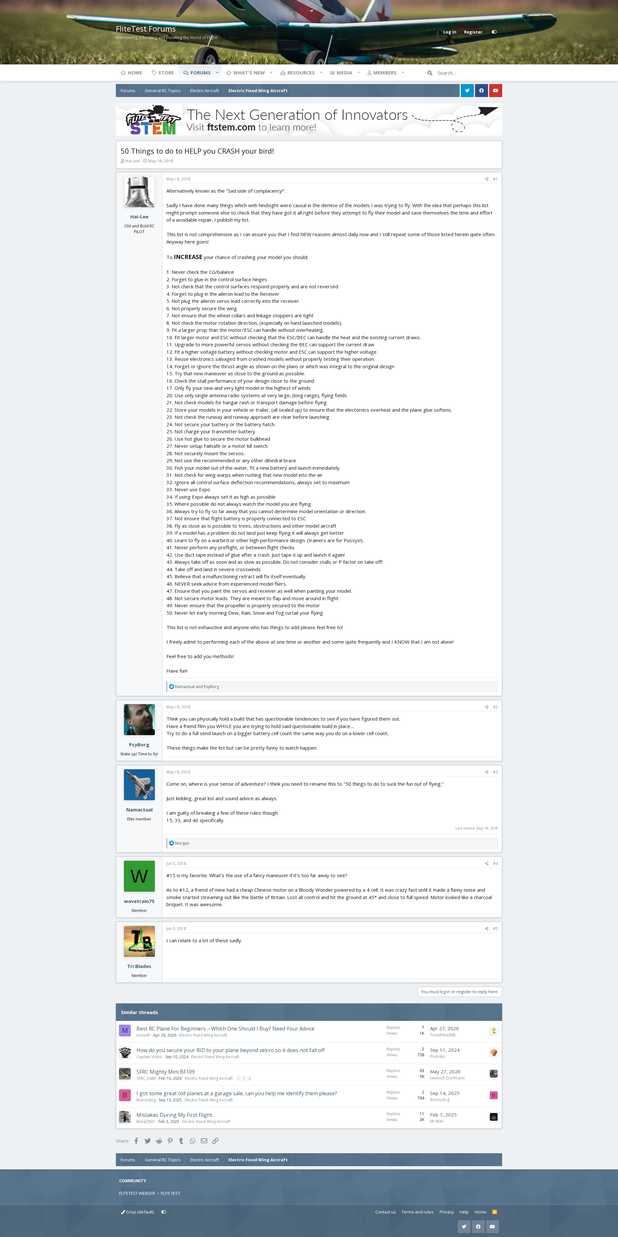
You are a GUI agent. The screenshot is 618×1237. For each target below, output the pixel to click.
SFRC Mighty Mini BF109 (165, 1071)
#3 (495, 772)
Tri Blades (139, 966)
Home (135, 72)
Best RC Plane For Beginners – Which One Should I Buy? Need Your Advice (225, 1028)
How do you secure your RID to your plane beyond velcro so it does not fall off (230, 1050)
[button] (216, 72)
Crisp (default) (139, 1212)
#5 (495, 928)
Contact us (385, 1212)
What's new (249, 72)
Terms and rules (418, 1212)
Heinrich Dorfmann (447, 1078)
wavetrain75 (139, 901)
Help (464, 1212)
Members (385, 72)
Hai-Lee (132, 161)
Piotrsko (437, 1056)
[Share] (487, 179)
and (197, 686)
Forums (201, 72)
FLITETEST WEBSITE (137, 1193)
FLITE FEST (170, 1193)
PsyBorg (139, 744)
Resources (301, 72)
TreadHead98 (442, 1035)
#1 (495, 179)
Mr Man (437, 1121)
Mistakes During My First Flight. (174, 1114)
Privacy (447, 1212)
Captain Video (149, 1057)
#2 (495, 707)
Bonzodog (146, 1100)
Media (344, 72)
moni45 (143, 1035)
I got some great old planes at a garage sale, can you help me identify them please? (236, 1093)
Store (166, 72)
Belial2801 (145, 1121)
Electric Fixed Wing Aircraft (203, 1035)
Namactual (139, 809)
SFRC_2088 (146, 1078)
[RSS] (494, 1212)
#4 (495, 863)
